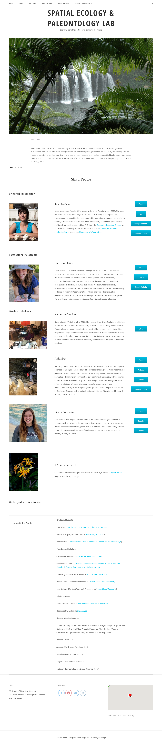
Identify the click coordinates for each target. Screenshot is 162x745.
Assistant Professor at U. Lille (88, 556)
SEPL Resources (15, 698)
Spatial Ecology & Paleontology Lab (81, 18)
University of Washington (90, 232)
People (21, 4)
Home (11, 4)
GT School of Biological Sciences (22, 691)
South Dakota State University (102, 581)
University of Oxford (95, 534)
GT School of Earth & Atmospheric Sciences (27, 695)
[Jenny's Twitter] (61, 693)
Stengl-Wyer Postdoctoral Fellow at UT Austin (86, 527)
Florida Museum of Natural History (93, 603)
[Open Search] (152, 4)
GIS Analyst (82, 611)
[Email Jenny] (76, 693)
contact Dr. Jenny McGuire (63, 158)
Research (32, 4)
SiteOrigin (102, 738)
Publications (47, 4)
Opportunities (63, 4)
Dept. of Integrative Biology (109, 225)
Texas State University (106, 589)
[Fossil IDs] (68, 693)
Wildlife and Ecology (83, 4)
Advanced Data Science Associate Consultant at (94, 541)
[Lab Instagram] (83, 693)
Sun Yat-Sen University (97, 574)
